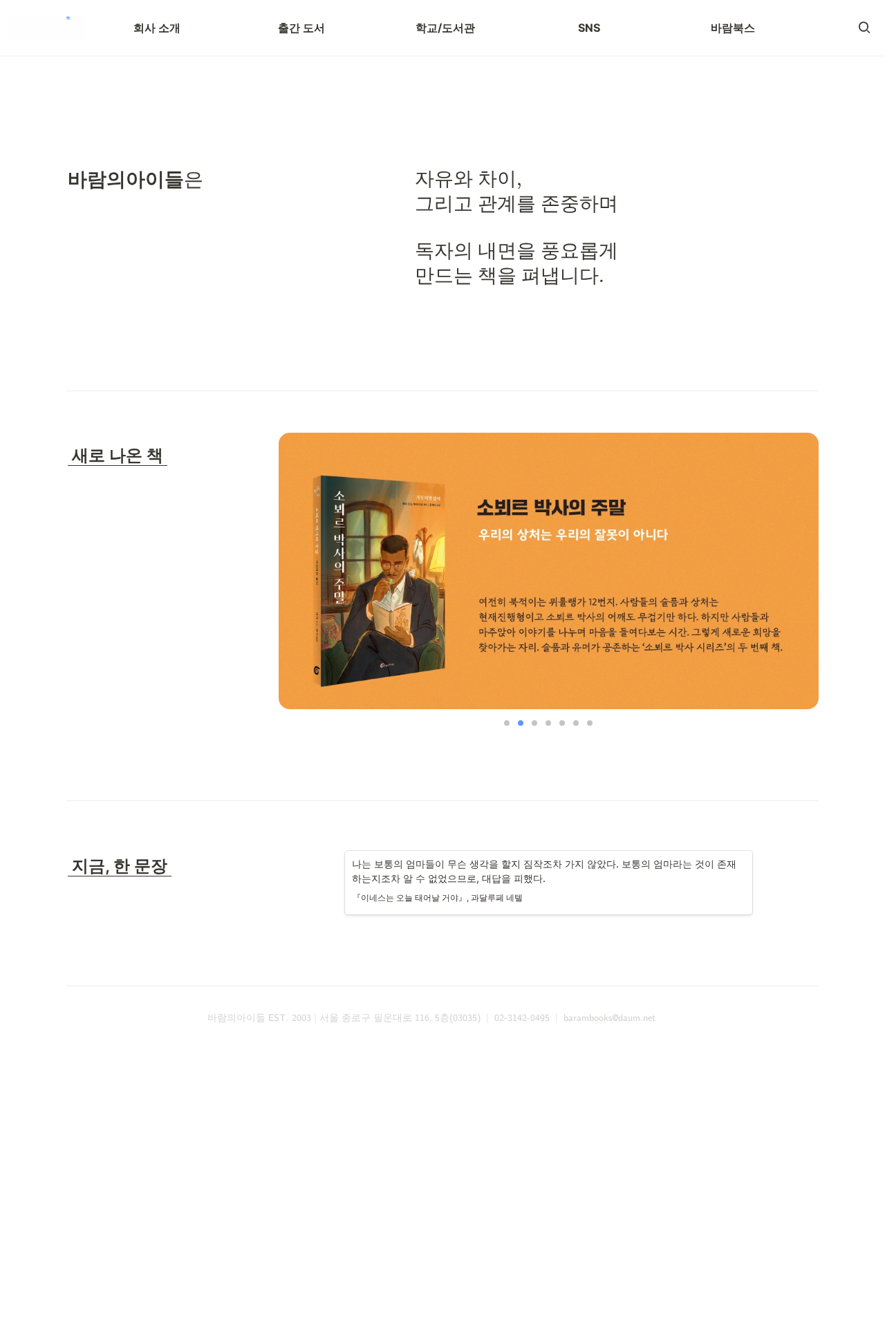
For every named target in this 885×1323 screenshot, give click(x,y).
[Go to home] (46, 27)
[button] (864, 27)
